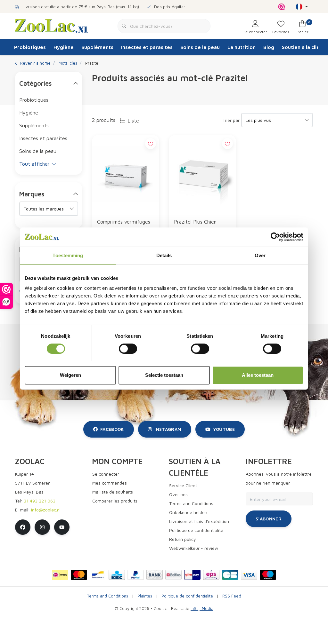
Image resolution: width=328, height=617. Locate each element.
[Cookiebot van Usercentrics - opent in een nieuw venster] (275, 237)
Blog (268, 47)
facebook (112, 429)
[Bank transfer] (154, 575)
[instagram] (42, 527)
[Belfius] (173, 575)
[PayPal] (135, 575)
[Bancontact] (98, 575)
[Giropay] (192, 575)
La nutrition (241, 47)
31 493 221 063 (39, 500)
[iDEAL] (60, 575)
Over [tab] (260, 255)
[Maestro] (268, 575)
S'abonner (269, 518)
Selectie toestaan (164, 375)
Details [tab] (164, 255)
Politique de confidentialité (187, 596)
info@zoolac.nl (46, 509)
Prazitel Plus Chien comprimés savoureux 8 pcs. (201, 226)
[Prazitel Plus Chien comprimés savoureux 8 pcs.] (202, 174)
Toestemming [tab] (68, 255)
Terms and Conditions (107, 596)
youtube (224, 429)
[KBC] (117, 575)
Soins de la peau (200, 47)
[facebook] (22, 527)
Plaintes (144, 596)
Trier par (231, 120)
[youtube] (62, 527)
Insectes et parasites (147, 47)
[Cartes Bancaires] (230, 575)
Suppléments (97, 47)
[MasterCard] (79, 575)
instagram (167, 429)
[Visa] (249, 575)
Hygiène (63, 47)
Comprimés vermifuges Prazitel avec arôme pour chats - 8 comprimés (123, 226)
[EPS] (211, 575)
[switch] (128, 349)
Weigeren (70, 375)
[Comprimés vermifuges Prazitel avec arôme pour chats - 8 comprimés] (125, 174)
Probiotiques (30, 47)
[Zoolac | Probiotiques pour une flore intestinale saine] (51, 25)
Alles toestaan (258, 375)
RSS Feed (231, 596)
